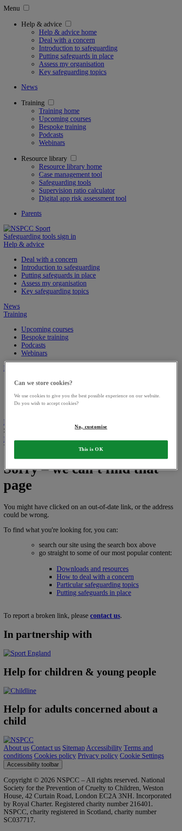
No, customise (91, 426)
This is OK (91, 449)
